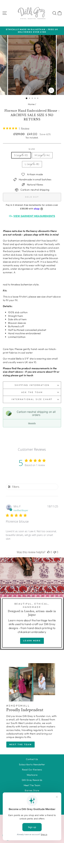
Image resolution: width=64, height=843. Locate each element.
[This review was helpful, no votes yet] (48, 552)
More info (32, 423)
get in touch (26, 375)
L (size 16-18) (32, 164)
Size (32, 149)
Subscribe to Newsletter (32, 764)
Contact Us (32, 759)
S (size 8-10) (21, 155)
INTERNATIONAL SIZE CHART (32, 399)
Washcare (32, 774)
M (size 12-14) (42, 155)
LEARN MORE (32, 640)
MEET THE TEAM (20, 744)
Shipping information (32, 385)
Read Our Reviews (32, 769)
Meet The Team (32, 785)
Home (31, 104)
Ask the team (32, 392)
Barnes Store (32, 790)
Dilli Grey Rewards (32, 780)
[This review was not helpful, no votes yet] (54, 552)
